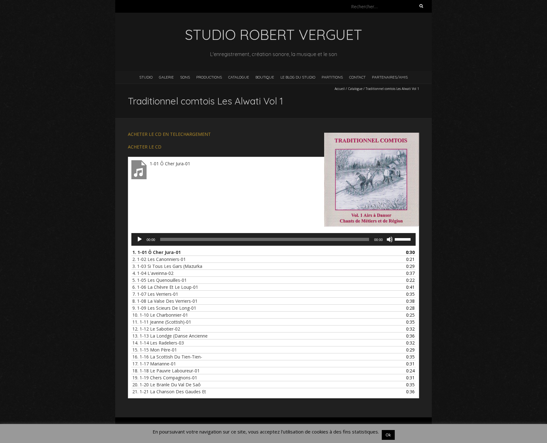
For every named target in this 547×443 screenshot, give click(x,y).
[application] (273, 239)
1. (156, 252)
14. (158, 343)
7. (155, 294)
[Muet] (390, 239)
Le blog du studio (297, 77)
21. (169, 392)
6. (165, 287)
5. (159, 280)
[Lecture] (139, 239)
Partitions (332, 77)
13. (170, 336)
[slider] (403, 238)
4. (152, 273)
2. (159, 259)
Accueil (340, 88)
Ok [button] (388, 435)
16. (167, 357)
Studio (146, 77)
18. (166, 371)
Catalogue (238, 77)
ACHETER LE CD (144, 147)
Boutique (264, 77)
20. (166, 385)
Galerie (166, 77)
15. (154, 350)
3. (167, 266)
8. (165, 301)
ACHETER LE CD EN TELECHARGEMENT (169, 134)
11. (161, 322)
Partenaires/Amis (390, 77)
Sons (185, 77)
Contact (357, 77)
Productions (209, 77)
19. (164, 378)
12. (156, 329)
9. (164, 308)
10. (160, 315)
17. (154, 364)
